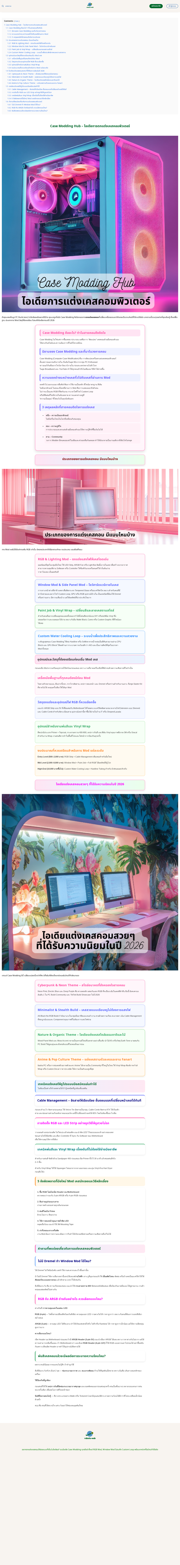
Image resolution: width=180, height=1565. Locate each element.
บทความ (8, 6)
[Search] (3, 6)
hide (16, 21)
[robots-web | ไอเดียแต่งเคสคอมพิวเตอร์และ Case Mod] (90, 6)
